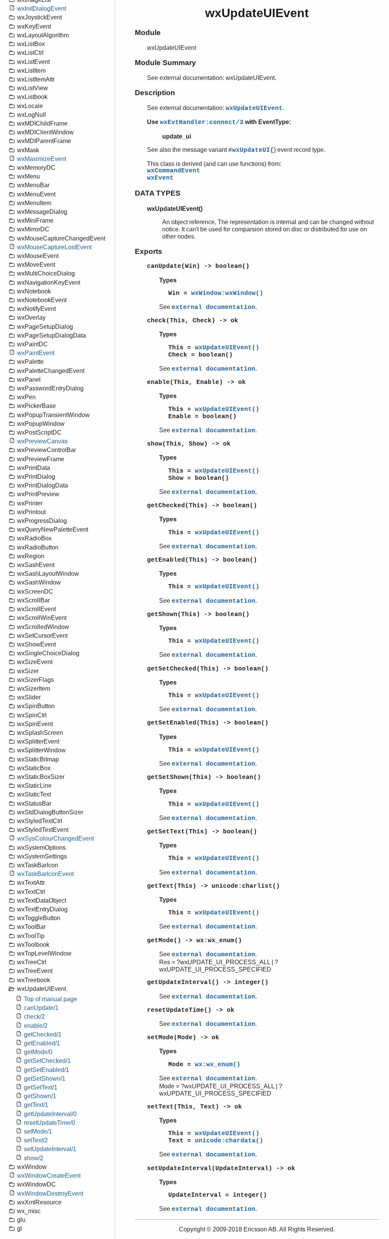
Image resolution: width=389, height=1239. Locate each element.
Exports (148, 251)
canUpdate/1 (41, 1008)
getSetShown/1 (44, 1078)
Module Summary (165, 63)
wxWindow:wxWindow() (227, 293)
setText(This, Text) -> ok (194, 1107)
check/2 (34, 1016)
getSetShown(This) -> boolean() (204, 777)
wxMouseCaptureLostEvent (54, 247)
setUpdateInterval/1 (50, 1149)
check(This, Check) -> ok (192, 320)
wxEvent (160, 178)
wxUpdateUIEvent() (227, 347)
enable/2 (35, 1025)
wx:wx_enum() (217, 1064)
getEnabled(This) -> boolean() (202, 560)
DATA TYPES (157, 193)
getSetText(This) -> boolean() (202, 831)
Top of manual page (50, 999)
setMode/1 (38, 1131)
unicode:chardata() (229, 1140)
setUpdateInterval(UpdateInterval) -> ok (221, 1168)
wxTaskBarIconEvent (45, 874)
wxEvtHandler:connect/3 (202, 122)
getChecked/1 (43, 1034)
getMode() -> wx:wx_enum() (194, 940)
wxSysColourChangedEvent (55, 838)
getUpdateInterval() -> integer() (208, 982)
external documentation (213, 307)
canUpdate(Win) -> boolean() (198, 266)
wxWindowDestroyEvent (50, 1193)
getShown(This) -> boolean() (198, 614)
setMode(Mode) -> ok (183, 1037)
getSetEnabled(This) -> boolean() (208, 723)
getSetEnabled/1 (46, 1070)
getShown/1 (40, 1096)
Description (155, 93)
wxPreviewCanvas (42, 441)
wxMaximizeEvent (41, 159)
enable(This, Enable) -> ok (196, 382)
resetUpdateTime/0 (49, 1123)
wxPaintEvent (35, 353)
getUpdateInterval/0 (50, 1114)
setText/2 (36, 1140)
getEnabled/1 (42, 1043)
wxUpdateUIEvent (254, 108)
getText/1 (36, 1105)
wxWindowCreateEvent (49, 1175)
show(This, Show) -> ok (189, 444)
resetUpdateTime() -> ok (190, 1010)
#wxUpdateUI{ (251, 150)
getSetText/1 (40, 1087)
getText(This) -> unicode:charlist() (213, 886)
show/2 (33, 1158)
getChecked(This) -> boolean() (202, 505)
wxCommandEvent (173, 170)
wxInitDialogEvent (41, 8)
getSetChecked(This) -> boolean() (208, 669)
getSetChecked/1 (47, 1060)
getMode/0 (38, 1052)
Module (148, 33)
